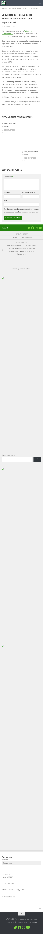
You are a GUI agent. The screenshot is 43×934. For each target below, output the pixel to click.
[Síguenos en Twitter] (29, 227)
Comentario (8, 177)
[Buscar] (37, 459)
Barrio (4, 8)
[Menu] (40, 3)
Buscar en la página (8, 455)
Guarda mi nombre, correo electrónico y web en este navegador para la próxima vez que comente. (21, 210)
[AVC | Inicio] (4, 3)
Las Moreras (33, 8)
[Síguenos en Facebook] (32, 227)
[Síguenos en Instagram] (36, 227)
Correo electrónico (29, 192)
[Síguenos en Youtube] (40, 227)
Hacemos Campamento (17, 8)
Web (5, 200)
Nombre (7, 192)
